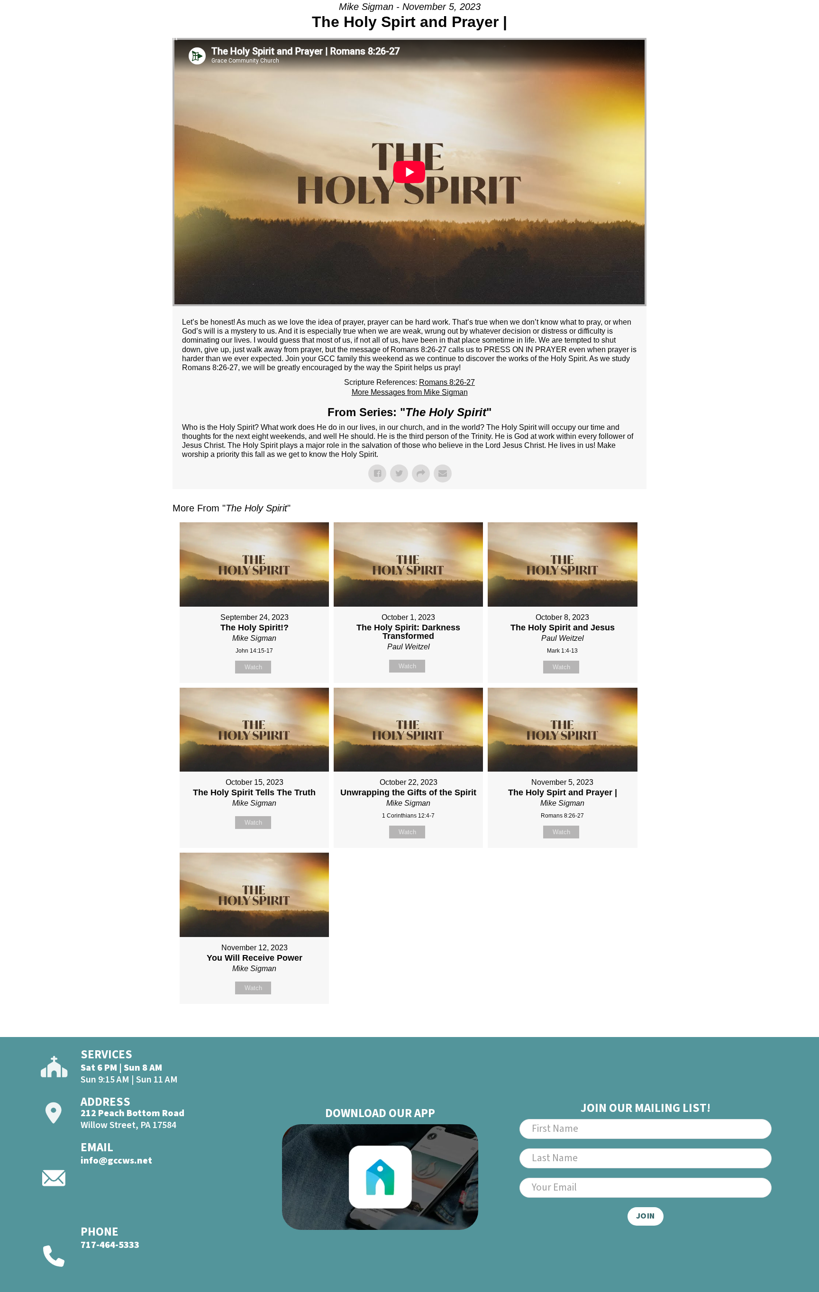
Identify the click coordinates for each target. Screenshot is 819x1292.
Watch (253, 667)
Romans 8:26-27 (447, 382)
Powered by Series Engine (611, 1027)
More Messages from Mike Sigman (410, 392)
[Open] (764, 31)
